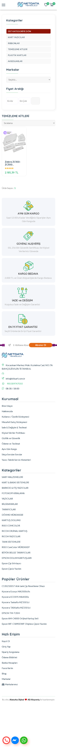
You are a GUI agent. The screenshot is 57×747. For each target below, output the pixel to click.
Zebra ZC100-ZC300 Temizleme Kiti (13, 163)
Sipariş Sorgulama (10, 652)
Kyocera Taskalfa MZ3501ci (15, 602)
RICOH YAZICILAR (11, 536)
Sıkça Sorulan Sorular (12, 454)
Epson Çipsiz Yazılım (11, 568)
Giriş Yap (6, 646)
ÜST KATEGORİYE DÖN (19, 31)
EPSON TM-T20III (11, 613)
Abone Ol (40, 345)
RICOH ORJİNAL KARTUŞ (14, 531)
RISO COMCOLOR (11, 525)
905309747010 (15, 383)
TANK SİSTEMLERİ (11, 541)
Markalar (6, 679)
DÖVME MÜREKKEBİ (12, 514)
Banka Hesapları (10, 662)
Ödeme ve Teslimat (11, 443)
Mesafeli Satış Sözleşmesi (14, 422)
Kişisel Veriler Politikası (13, 433)
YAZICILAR (7, 498)
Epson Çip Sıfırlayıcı (11, 563)
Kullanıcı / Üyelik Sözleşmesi (15, 416)
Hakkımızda (7, 411)
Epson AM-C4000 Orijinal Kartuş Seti (20, 618)
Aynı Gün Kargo (9, 449)
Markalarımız (11, 684)
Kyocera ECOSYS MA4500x (15, 597)
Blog (4, 673)
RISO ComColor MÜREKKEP (16, 547)
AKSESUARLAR (15, 61)
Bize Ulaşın (7, 406)
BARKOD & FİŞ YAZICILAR (15, 487)
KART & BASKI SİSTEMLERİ (15, 482)
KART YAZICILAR (16, 37)
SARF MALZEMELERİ (12, 477)
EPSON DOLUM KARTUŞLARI (17, 558)
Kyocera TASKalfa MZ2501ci (16, 607)
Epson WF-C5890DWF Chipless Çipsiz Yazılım (24, 623)
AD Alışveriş (34, 699)
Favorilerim (7, 668)
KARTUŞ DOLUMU (11, 520)
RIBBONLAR (14, 43)
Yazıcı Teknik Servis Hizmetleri (16, 459)
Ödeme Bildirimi (9, 657)
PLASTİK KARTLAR (17, 55)
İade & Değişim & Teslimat (14, 427)
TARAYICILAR (9, 509)
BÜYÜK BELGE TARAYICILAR (16, 552)
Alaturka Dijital (17, 699)
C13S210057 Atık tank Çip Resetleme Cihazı (23, 586)
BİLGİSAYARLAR (10, 504)
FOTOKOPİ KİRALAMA (13, 493)
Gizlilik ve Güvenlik (11, 438)
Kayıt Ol (6, 641)
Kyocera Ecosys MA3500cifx (16, 591)
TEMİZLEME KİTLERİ (17, 49)
